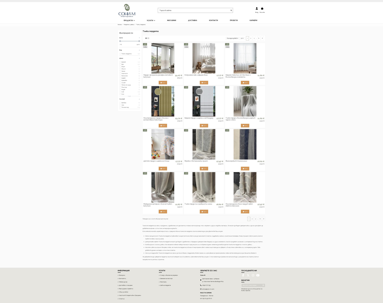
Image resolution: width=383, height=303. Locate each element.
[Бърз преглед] (162, 73)
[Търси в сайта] (231, 10)
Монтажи (163, 282)
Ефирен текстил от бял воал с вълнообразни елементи (238, 76)
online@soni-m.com (208, 289)
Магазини (122, 275)
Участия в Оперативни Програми (130, 295)
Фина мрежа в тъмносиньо (236, 161)
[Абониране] (263, 285)
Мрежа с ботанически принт (196, 161)
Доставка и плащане (125, 285)
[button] (129, 20)
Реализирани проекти (126, 288)
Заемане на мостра (166, 278)
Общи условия (123, 292)
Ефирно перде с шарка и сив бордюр (199, 118)
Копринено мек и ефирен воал (196, 75)
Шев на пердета (165, 285)
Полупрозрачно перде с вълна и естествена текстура (155, 119)
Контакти (122, 278)
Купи (163, 82)
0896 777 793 (206, 285)
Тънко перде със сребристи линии (198, 204)
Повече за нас (123, 282)
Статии (122, 299)
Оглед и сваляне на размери (169, 275)
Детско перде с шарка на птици (156, 161)
